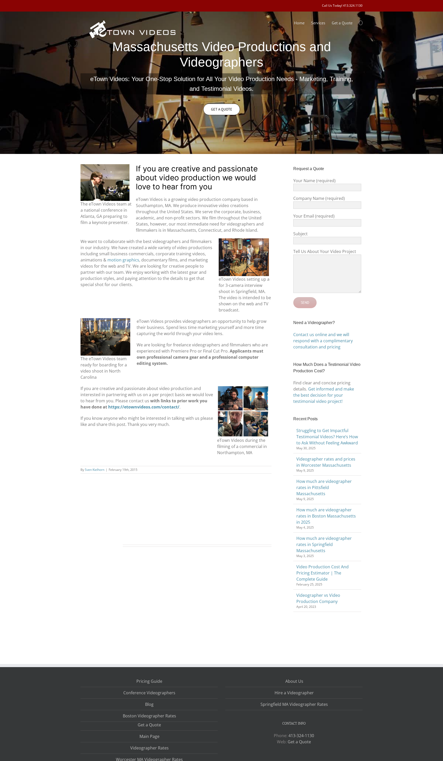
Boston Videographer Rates (149, 716)
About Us (294, 681)
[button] (361, 22)
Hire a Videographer (294, 693)
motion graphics (123, 260)
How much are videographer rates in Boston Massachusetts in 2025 (326, 516)
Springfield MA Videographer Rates (294, 704)
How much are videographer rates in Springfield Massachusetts (324, 544)
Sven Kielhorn (94, 469)
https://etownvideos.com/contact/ (143, 407)
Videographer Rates (149, 748)
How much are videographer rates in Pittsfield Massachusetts (324, 487)
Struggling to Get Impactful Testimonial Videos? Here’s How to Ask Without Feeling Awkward (327, 437)
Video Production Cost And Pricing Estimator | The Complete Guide (322, 573)
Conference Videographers (149, 693)
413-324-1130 (301, 735)
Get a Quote (149, 725)
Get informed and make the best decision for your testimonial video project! (323, 395)
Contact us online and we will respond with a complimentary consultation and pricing (323, 341)
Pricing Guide (149, 681)
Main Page (149, 736)
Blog (149, 704)
